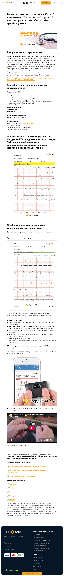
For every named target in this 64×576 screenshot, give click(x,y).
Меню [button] (56, 3)
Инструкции (37, 566)
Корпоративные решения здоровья (44, 573)
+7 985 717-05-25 (34, 3)
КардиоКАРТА (28, 123)
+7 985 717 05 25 (9, 546)
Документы (36, 534)
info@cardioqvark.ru (10, 549)
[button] (60, 3)
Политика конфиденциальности (43, 540)
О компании (36, 563)
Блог (34, 569)
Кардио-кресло (38, 560)
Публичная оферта (39, 537)
